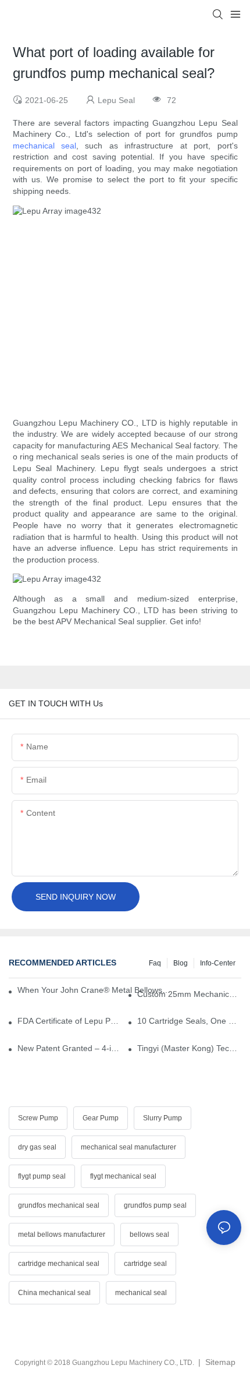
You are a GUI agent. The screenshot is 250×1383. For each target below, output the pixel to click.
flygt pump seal (42, 1176)
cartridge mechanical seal (58, 1264)
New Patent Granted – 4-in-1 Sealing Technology (69, 1048)
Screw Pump (38, 1118)
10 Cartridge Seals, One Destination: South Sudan (189, 1020)
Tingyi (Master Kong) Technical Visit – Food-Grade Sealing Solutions (189, 1048)
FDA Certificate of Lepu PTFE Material (69, 1020)
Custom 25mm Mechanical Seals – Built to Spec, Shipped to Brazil (189, 994)
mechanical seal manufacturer (128, 1147)
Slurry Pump (162, 1118)
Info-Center (217, 963)
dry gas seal (37, 1147)
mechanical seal (44, 145)
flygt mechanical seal (123, 1176)
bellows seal (149, 1234)
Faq (155, 963)
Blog (180, 963)
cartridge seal (145, 1264)
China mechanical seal (54, 1293)
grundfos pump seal (155, 1205)
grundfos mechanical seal (58, 1205)
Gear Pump (101, 1118)
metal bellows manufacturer (61, 1234)
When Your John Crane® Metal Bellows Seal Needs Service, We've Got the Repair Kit (93, 990)
